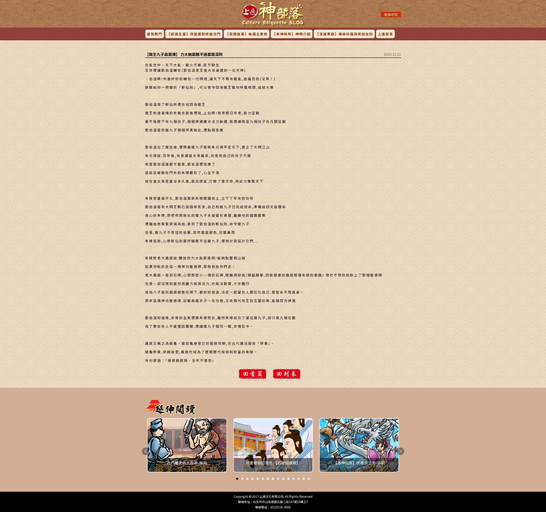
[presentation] (145, 451)
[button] (237, 479)
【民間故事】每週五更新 (246, 33)
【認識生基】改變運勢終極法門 (194, 33)
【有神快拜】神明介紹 (291, 33)
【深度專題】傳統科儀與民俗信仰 (344, 33)
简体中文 (391, 14)
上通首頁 (385, 33)
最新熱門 (154, 33)
